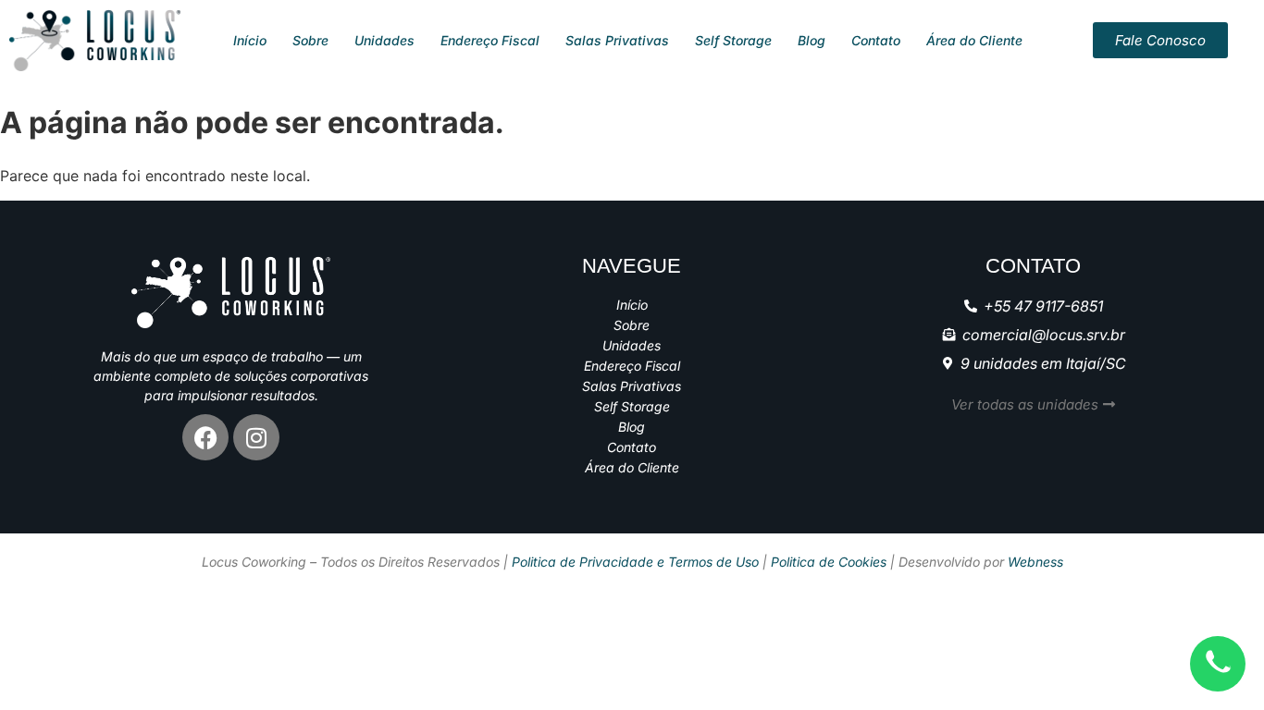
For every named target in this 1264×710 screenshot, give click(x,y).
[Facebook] (205, 437)
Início (249, 40)
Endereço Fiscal (489, 40)
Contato (875, 40)
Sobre (310, 40)
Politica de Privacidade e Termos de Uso (635, 561)
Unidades (384, 40)
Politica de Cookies (828, 561)
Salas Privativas (617, 40)
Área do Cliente (974, 40)
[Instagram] (256, 437)
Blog (811, 40)
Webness (1035, 561)
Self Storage (733, 40)
